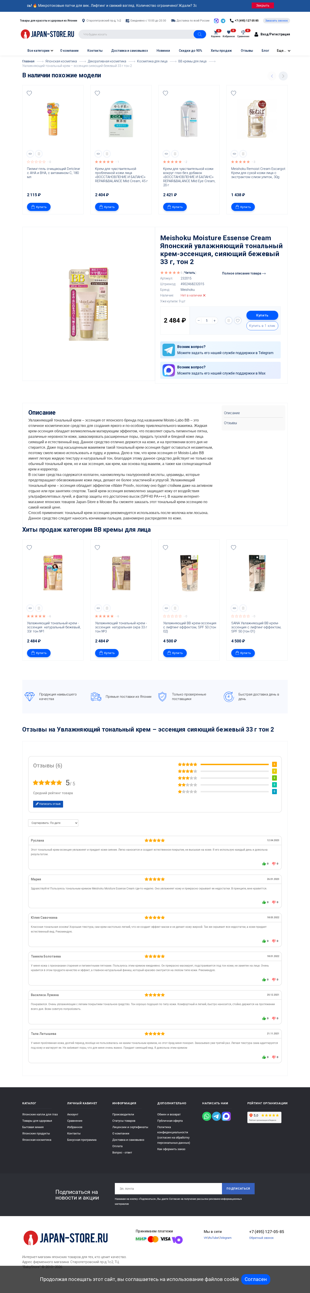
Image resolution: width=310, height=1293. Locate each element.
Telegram (225, 1237)
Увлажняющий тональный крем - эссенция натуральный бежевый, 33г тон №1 (54, 627)
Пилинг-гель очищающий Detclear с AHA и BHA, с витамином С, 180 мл (54, 173)
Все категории (38, 50)
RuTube (213, 1237)
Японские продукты (36, 1133)
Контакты (95, 50)
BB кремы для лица (122, 529)
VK (205, 1237)
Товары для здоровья (37, 1120)
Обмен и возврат (169, 1114)
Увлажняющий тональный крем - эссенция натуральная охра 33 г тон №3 (121, 627)
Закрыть (262, 5)
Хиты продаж (221, 50)
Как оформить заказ (171, 1149)
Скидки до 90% (190, 50)
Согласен (256, 1279)
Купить (41, 207)
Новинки (163, 50)
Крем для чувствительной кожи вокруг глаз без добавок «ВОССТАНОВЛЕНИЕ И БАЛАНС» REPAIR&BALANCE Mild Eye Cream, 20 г (189, 177)
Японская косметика (36, 1139)
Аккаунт (72, 1114)
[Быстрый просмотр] (30, 154)
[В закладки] (29, 93)
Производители (123, 1114)
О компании (69, 50)
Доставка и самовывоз (129, 50)
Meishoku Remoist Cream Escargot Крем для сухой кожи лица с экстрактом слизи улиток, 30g (258, 173)
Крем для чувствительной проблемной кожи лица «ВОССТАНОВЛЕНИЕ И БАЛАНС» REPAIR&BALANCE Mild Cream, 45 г (121, 175)
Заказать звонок (276, 20)
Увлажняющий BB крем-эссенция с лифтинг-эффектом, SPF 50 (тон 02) (190, 627)
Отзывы (247, 50)
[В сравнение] (39, 154)
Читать (189, 272)
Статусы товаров (123, 1120)
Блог (265, 50)
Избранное (74, 1127)
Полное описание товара (242, 273)
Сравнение (74, 1120)
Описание (232, 413)
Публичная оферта (170, 1120)
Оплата (117, 1146)
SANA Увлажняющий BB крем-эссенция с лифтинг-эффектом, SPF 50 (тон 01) (256, 627)
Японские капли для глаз (40, 1114)
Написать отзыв (50, 804)
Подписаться (238, 1188)
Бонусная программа (81, 1139)
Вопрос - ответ (122, 1152)
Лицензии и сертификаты (130, 1127)
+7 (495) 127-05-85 (266, 1231)
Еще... (281, 50)
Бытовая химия (33, 1127)
